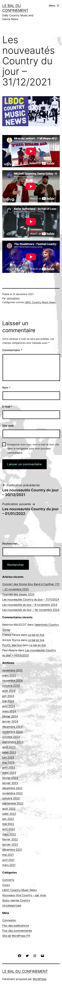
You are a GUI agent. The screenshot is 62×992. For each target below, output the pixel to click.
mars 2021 (8, 865)
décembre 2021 (12, 849)
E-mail (7, 406)
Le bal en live (36, 634)
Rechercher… (11, 543)
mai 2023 (8, 762)
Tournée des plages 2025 (18, 594)
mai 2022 (8, 824)
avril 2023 (8, 767)
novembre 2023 (12, 731)
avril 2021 (8, 859)
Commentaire (12, 350)
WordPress (39, 979)
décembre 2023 (12, 726)
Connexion (9, 920)
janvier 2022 (10, 844)
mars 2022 (9, 834)
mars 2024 (9, 711)
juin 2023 (8, 757)
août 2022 (8, 808)
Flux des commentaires (17, 930)
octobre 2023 (11, 736)
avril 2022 (8, 829)
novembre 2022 (12, 793)
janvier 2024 (10, 721)
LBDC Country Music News (40, 302)
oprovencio (13, 298)
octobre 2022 (11, 798)
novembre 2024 (12, 680)
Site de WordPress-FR (16, 935)
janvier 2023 (10, 783)
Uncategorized (11, 905)
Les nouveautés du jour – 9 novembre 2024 (29, 604)
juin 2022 (8, 818)
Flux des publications (15, 925)
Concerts (8, 879)
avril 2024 (8, 706)
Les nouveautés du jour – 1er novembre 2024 (30, 609)
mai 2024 (8, 701)
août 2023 (8, 747)
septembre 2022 (12, 803)
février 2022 (10, 839)
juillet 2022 (9, 813)
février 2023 (10, 778)
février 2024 (10, 716)
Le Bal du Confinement (25, 971)
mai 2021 (8, 854)
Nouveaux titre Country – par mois (24, 895)
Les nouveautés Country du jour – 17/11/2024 (30, 599)
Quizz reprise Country (16, 900)
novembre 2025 (12, 670)
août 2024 (8, 690)
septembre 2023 (12, 742)
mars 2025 (9, 675)
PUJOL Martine (12, 645)
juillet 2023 (9, 752)
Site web (8, 425)
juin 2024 (8, 696)
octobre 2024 (11, 685)
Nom (6, 387)
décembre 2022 (12, 788)
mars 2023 (9, 772)
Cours (6, 885)
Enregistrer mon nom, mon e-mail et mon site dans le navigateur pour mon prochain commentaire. (33, 448)
